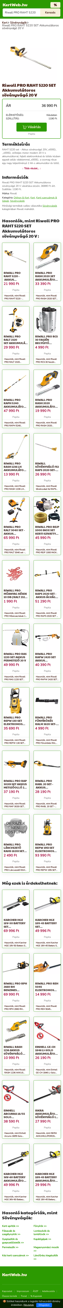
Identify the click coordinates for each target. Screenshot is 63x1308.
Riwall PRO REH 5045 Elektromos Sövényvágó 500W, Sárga (46, 990)
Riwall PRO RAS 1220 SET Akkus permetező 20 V (15, 657)
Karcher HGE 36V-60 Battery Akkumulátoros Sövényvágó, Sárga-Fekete (16, 1180)
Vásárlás (34, 127)
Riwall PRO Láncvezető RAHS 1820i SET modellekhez (14, 849)
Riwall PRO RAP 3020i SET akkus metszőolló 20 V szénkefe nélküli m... (15, 787)
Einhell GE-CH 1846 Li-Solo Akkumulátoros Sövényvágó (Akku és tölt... (48, 1053)
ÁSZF (35, 1291)
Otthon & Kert (21, 197)
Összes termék (9, 1296)
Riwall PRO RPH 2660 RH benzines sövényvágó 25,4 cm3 (15, 990)
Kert (32, 197)
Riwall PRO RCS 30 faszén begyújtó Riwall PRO (46, 341)
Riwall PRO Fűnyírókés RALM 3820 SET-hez (45, 722)
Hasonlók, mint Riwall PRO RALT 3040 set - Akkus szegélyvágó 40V (15, 552)
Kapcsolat (7, 1291)
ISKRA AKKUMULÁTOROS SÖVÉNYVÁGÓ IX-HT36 (48, 1115)
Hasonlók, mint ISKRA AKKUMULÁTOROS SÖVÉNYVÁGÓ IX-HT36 (47, 1136)
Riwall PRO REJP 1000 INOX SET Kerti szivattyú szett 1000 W (47, 532)
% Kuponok (36, 1296)
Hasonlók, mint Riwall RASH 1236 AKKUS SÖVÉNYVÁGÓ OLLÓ (14, 1072)
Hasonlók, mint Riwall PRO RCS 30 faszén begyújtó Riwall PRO (46, 362)
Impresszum (23, 1291)
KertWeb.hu (15, 4)
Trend (24, 1296)
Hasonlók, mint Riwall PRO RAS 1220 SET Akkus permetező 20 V (15, 679)
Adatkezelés (48, 1291)
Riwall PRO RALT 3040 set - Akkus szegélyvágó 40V (14, 533)
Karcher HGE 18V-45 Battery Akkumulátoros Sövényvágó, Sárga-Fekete (48, 1180)
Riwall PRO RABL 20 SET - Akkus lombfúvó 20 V (46, 786)
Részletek (28, 1305)
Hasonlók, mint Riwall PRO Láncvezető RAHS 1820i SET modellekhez (15, 870)
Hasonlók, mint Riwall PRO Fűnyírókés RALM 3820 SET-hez (47, 743)
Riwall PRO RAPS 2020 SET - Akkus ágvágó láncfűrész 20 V (47, 595)
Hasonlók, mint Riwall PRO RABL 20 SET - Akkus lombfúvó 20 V (46, 806)
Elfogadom (44, 1305)
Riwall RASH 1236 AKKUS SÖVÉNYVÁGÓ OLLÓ (13, 1052)
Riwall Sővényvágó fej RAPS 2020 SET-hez (47, 468)
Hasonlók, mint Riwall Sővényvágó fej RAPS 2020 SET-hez (46, 489)
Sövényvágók (17, 201)
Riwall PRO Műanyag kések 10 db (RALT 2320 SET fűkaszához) (15, 597)
